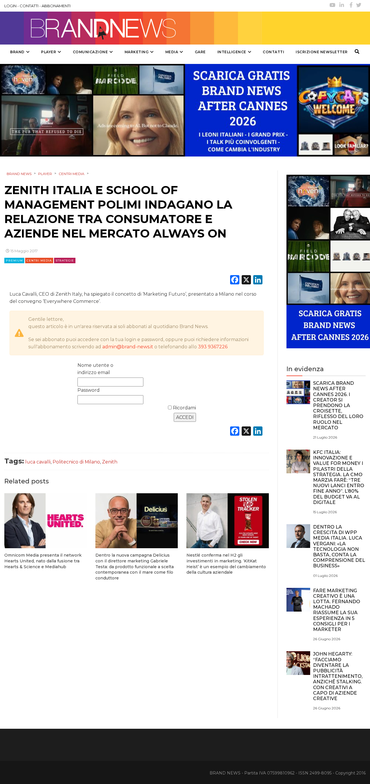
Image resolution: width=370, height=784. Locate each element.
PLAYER (48, 52)
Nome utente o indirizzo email (95, 368)
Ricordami (184, 408)
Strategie (65, 260)
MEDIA (171, 52)
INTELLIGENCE (231, 52)
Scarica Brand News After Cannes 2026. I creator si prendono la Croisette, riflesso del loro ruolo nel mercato (338, 405)
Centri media (39, 260)
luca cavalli (38, 462)
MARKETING (137, 52)
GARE (200, 52)
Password (88, 390)
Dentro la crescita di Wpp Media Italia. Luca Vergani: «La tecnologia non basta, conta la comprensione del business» (339, 546)
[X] (246, 280)
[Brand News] (131, 28)
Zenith (109, 462)
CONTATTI (29, 5)
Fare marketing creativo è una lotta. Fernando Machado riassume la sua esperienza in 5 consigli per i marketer (336, 610)
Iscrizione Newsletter (322, 52)
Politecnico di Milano (76, 462)
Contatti (273, 52)
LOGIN (10, 5)
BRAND (17, 52)
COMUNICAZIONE (90, 52)
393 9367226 (212, 346)
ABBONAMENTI (56, 5)
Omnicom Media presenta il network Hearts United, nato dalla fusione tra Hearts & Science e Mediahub (43, 561)
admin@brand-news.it (127, 346)
